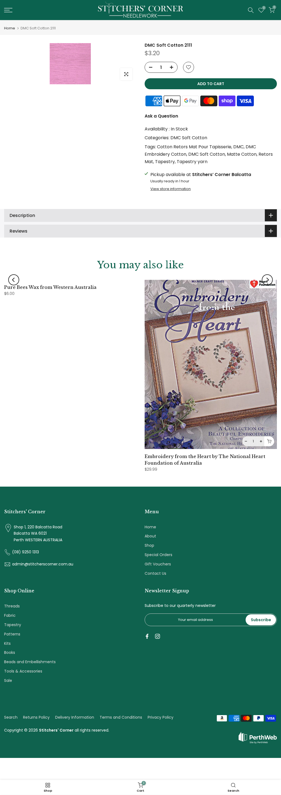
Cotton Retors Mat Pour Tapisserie (194, 147)
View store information (170, 188)
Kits (7, 643)
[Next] (267, 279)
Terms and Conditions (121, 717)
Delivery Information (74, 717)
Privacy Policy (160, 717)
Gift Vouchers (158, 564)
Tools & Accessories (23, 671)
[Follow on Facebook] (147, 636)
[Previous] (13, 279)
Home (9, 28)
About (150, 536)
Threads (12, 606)
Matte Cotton (242, 154)
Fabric (10, 615)
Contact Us (155, 573)
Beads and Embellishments (30, 662)
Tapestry (165, 161)
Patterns (12, 634)
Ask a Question (161, 116)
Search (11, 717)
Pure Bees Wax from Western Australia (50, 287)
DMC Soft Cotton (188, 138)
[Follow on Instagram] (157, 636)
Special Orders (158, 554)
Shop (149, 545)
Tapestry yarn (192, 161)
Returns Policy (36, 717)
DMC (238, 147)
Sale (8, 680)
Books (9, 652)
